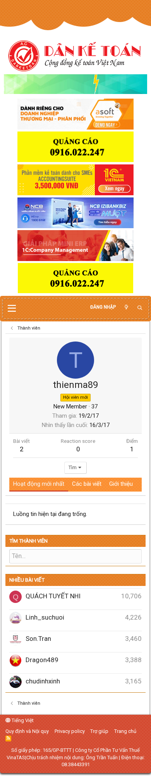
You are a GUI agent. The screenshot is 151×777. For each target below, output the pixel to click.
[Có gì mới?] (126, 307)
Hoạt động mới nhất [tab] (38, 483)
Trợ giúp (99, 731)
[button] (12, 308)
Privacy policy (70, 731)
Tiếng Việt (22, 720)
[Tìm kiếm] (139, 308)
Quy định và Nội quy (27, 731)
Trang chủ (125, 731)
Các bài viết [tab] (86, 483)
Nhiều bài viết (27, 580)
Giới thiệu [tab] (121, 483)
